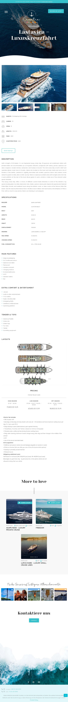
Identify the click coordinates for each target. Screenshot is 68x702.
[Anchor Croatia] (31, 20)
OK (65, 695)
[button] (7, 594)
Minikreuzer (9, 525)
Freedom (40, 528)
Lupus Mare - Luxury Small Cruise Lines (33, 564)
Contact (34, 620)
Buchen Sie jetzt (56, 11)
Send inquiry (8, 150)
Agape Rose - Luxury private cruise (15, 529)
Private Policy (34, 700)
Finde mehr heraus (46, 1)
